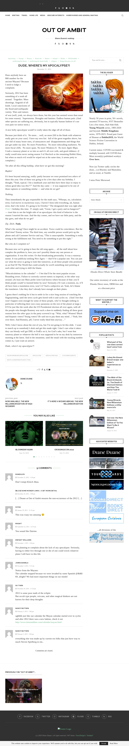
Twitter (101, 166)
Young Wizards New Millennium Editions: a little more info (114, 404)
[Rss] (73, 8)
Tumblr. (107, 173)
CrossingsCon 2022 (64, 450)
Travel (24, 15)
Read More (114, 743)
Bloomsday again (24, 450)
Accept (103, 743)
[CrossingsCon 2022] (64, 433)
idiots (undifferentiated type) (19, 360)
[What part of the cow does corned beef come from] (96, 346)
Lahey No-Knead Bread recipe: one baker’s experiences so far (115, 362)
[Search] (122, 15)
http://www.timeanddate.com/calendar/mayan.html (38, 622)
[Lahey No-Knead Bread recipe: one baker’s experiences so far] (96, 361)
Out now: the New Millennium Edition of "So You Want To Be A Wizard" (115, 423)
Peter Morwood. (102, 180)
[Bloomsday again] (24, 433)
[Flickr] (66, 8)
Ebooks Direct (96, 284)
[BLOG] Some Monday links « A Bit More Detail (36, 491)
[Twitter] (59, 8)
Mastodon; (116, 169)
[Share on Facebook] (42, 370)
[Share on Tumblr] (46, 370)
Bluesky (103, 169)
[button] (40, 4)
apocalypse (37, 355)
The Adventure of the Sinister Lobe (54, 4)
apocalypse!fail (52, 355)
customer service (69, 355)
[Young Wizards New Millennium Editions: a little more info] (96, 404)
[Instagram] (63, 8)
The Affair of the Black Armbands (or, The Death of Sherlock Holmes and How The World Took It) (114, 383)
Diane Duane (26, 379)
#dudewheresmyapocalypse (17, 355)
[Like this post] (39, 370)
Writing (15, 15)
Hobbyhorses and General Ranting (82, 15)
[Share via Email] (49, 370)
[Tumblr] (70, 44)
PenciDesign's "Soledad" (84, 735)
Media (42, 15)
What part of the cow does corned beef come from (114, 344)
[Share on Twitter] (44, 370)
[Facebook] (55, 8)
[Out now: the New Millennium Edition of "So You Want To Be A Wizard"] (96, 422)
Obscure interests (55, 15)
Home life (33, 15)
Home (7, 15)
